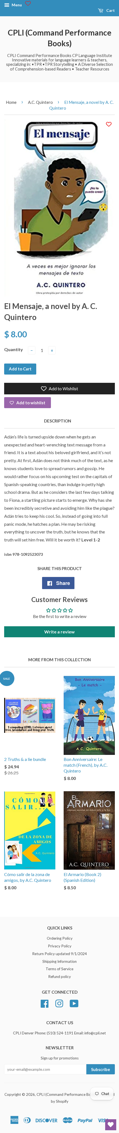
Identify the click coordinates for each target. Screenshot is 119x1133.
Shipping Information (59, 961)
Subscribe (100, 1069)
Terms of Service (59, 969)
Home (11, 102)
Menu (16, 4)
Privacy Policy (59, 946)
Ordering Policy (60, 938)
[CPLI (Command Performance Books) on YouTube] (74, 1003)
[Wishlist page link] (28, 3)
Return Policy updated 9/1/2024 (59, 954)
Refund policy (59, 976)
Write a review (59, 631)
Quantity (13, 349)
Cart (110, 10)
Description (57, 420)
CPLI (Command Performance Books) (60, 38)
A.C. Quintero (40, 102)
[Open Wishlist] (110, 1124)
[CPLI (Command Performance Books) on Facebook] (44, 1003)
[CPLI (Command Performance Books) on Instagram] (59, 1003)
